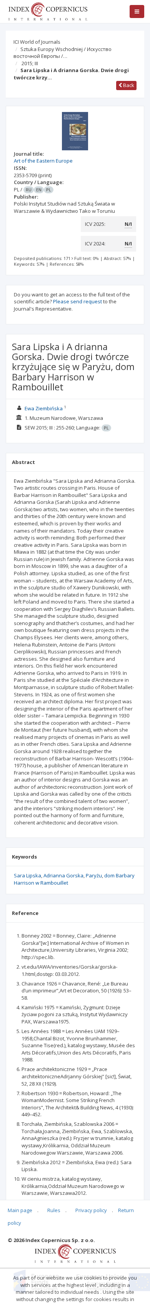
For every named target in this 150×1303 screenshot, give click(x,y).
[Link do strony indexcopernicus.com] (75, 1253)
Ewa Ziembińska (44, 408)
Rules (53, 1210)
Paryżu (94, 875)
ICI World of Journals (36, 41)
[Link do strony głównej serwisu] (47, 10)
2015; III (30, 63)
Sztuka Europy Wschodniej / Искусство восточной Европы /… (62, 53)
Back (128, 85)
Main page (20, 1210)
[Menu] (137, 11)
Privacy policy (91, 1210)
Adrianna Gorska (63, 875)
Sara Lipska (27, 875)
